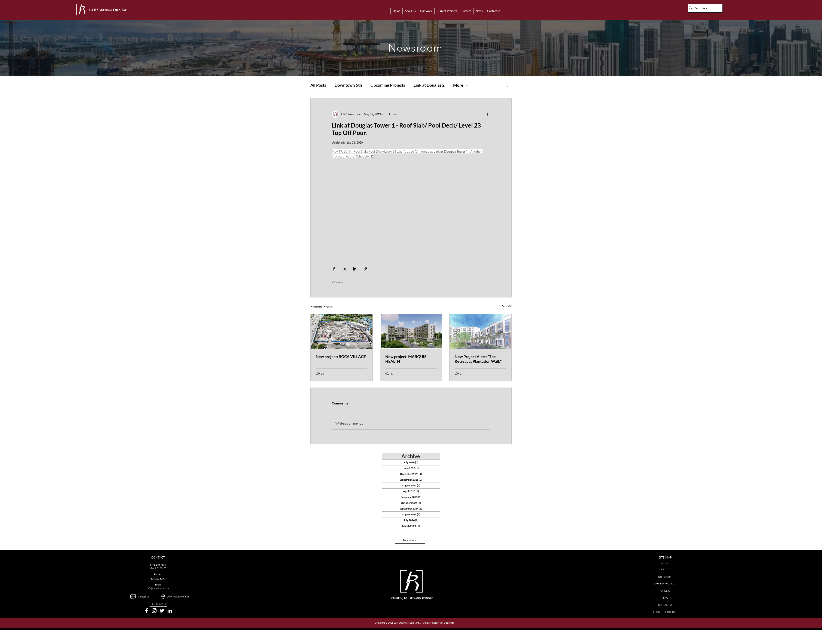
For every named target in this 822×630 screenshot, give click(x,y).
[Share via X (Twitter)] (344, 269)
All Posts (318, 85)
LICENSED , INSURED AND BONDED (411, 598)
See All (507, 306)
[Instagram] (154, 611)
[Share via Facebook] (334, 269)
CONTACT (158, 557)
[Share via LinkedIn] (355, 269)
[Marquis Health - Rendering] (411, 331)
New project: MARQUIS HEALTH (405, 359)
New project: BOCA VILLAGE (341, 356)
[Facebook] (146, 611)
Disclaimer (449, 622)
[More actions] (487, 114)
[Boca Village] (341, 331)
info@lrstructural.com (158, 588)
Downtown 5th (348, 85)
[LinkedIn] (170, 611)
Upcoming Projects (388, 85)
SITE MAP (665, 557)
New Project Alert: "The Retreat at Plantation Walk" (478, 359)
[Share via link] (365, 269)
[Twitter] (162, 611)
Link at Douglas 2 (429, 85)
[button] (410, 11)
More (458, 85)
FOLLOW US (158, 604)
